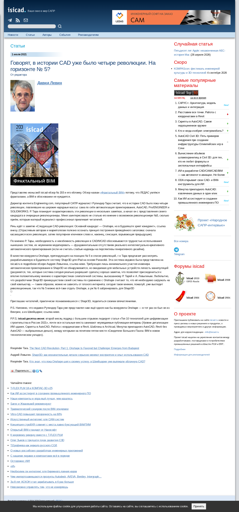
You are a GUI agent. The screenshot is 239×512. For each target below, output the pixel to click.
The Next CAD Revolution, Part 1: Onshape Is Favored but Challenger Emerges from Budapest (84, 348)
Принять (198, 506)
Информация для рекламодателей (192, 354)
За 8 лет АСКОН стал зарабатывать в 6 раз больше (42, 481)
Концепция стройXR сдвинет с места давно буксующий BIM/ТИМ (50, 424)
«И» (12, 466)
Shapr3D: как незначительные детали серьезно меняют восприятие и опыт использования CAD (90, 354)
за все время (198, 97)
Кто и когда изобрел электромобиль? (200, 130)
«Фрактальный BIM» (112, 192)
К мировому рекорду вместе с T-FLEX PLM (36, 435)
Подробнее (180, 349)
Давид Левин (49, 83)
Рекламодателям (88, 34)
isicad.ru (214, 320)
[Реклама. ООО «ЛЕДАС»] (171, 17)
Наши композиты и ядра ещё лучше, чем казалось (41, 398)
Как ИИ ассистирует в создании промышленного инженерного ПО (50, 393)
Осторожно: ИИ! (20, 461)
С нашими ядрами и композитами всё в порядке (40, 455)
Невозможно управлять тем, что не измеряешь (39, 487)
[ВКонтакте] (34, 370)
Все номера (181, 241)
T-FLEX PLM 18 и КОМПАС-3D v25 (31, 388)
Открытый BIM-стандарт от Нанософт (33, 429)
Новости (13, 34)
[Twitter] (37, 370)
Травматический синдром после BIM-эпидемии (39, 409)
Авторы (47, 34)
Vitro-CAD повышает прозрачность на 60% (36, 414)
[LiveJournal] (41, 370)
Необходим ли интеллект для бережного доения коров (43, 471)
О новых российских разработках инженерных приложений (46, 450)
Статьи (30, 34)
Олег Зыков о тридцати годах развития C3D (37, 440)
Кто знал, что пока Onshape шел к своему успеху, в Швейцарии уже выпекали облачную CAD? (87, 361)
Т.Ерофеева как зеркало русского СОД (33, 445)
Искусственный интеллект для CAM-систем (37, 419)
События (64, 34)
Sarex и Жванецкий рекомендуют (30, 403)
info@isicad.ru (212, 332)
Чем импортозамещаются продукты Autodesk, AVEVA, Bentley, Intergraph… (56, 476)
